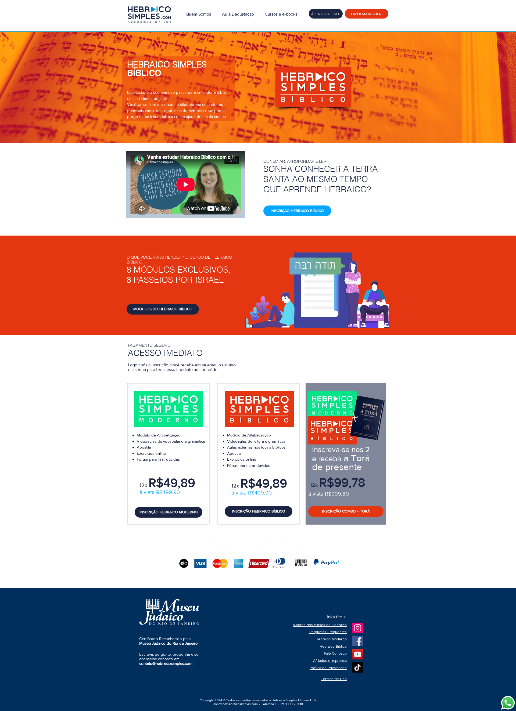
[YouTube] (357, 654)
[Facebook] (357, 641)
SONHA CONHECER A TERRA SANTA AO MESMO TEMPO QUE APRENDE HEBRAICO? (320, 179)
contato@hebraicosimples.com (235, 704)
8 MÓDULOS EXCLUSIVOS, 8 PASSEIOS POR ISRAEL (179, 275)
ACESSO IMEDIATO (165, 353)
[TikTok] (357, 667)
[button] (281, 13)
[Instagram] (357, 628)
